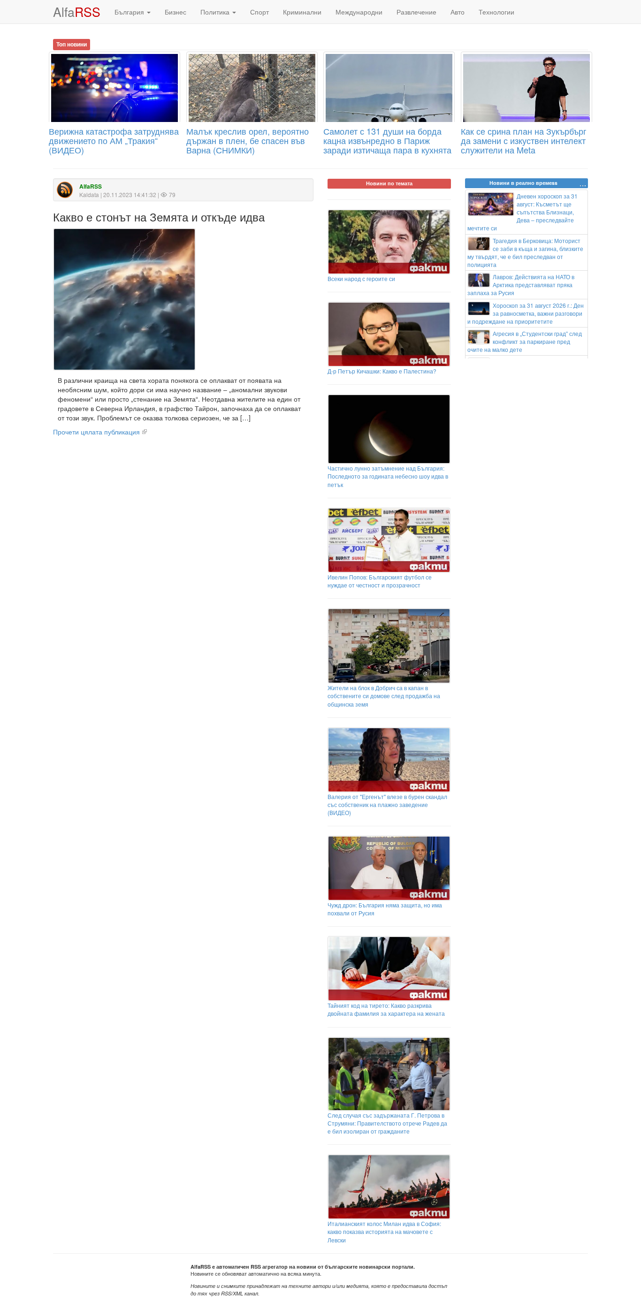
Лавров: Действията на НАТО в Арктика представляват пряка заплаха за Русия (521, 285)
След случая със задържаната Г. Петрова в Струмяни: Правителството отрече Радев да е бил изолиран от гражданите (387, 1123)
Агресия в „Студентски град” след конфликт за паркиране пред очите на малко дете (524, 341)
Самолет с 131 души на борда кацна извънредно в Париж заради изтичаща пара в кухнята (387, 140)
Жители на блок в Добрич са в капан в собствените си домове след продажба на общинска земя (384, 696)
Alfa (76, 11)
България (130, 11)
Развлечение (416, 11)
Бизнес (175, 11)
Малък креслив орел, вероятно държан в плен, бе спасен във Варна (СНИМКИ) (247, 140)
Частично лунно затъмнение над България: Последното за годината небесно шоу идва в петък (388, 476)
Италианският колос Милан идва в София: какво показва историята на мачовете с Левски (384, 1231)
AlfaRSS (90, 186)
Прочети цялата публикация (96, 431)
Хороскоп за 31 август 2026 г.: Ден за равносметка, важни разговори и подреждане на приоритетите (525, 313)
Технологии (496, 11)
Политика (215, 11)
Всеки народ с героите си (361, 278)
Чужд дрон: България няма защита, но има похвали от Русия (385, 909)
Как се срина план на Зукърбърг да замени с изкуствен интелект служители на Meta (524, 140)
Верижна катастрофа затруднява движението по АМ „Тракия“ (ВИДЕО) (114, 140)
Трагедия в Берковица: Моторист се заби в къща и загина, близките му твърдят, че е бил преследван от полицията (525, 252)
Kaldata (89, 194)
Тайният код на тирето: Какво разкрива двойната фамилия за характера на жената (386, 1009)
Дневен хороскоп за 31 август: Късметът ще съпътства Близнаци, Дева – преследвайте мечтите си (522, 212)
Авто (457, 11)
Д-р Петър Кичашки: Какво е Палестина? (382, 371)
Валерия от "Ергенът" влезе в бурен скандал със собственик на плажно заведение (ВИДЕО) (387, 804)
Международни (359, 11)
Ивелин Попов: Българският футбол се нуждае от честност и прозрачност (380, 581)
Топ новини (71, 44)
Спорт (259, 11)
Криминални (302, 11)
